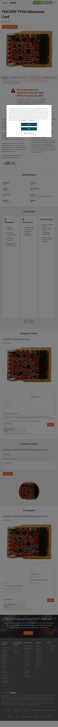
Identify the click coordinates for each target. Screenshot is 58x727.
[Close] (49, 106)
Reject (28, 128)
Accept (29, 124)
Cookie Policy (24, 120)
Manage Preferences (29, 133)
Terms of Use (32, 120)
